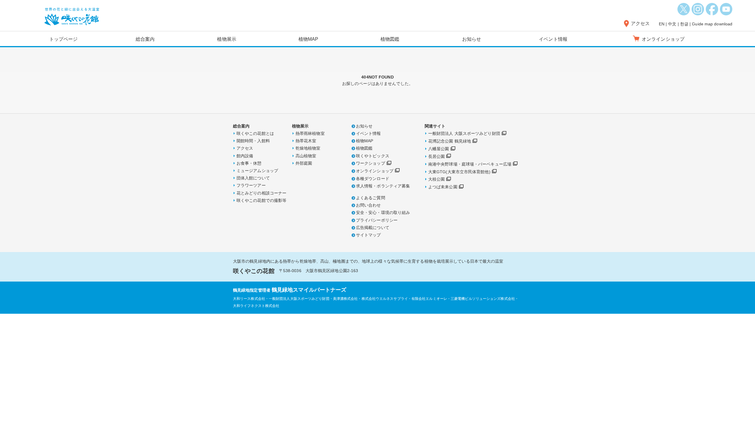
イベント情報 (553, 39)
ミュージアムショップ (257, 170)
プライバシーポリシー (377, 220)
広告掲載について (372, 227)
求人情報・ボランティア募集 (383, 186)
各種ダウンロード (372, 178)
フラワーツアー (251, 185)
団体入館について (253, 178)
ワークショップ (370, 163)
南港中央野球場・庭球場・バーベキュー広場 (469, 164)
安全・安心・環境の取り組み (383, 212)
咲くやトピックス (372, 155)
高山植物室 (306, 155)
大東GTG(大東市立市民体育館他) (459, 171)
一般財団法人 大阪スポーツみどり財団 (464, 133)
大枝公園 (436, 179)
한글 (684, 24)
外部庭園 (304, 163)
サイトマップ (368, 235)
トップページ (63, 39)
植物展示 (226, 39)
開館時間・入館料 (253, 140)
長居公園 (436, 156)
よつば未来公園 (442, 186)
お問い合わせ (368, 205)
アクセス (640, 23)
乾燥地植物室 (308, 148)
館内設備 (245, 155)
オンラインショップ (374, 171)
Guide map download (712, 24)
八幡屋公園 (438, 148)
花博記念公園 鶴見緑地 (449, 141)
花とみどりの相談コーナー (261, 193)
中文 (672, 24)
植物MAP (308, 39)
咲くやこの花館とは (255, 133)
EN (661, 24)
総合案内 (145, 39)
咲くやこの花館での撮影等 (261, 200)
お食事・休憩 (249, 163)
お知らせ (471, 39)
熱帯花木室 (306, 140)
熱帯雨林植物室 (310, 133)
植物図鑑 (389, 39)
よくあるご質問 (370, 197)
